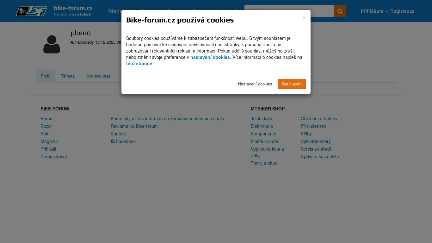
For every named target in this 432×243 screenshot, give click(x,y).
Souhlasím (292, 84)
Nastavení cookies (255, 84)
